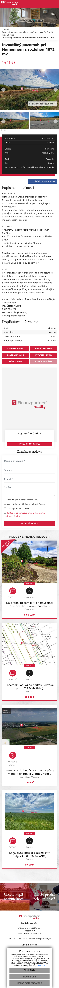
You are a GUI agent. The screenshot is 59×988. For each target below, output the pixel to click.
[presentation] (3, 90)
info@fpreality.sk (43, 938)
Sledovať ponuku (15, 349)
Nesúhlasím (29, 977)
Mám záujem (15, 361)
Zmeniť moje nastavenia (29, 983)
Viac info (41, 966)
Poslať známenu (43, 349)
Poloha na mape (15, 355)
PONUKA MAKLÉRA (29, 444)
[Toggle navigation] (54, 4)
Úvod (6, 29)
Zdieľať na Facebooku (44, 181)
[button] (1, 130)
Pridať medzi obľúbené (41, 103)
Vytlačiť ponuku (43, 355)
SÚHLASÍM (29, 970)
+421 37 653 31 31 (19, 938)
